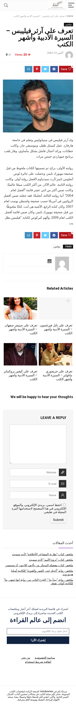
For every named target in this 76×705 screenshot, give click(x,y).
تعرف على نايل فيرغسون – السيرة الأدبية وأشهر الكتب (56, 329)
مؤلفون (68, 24)
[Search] (6, 5)
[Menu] (71, 5)
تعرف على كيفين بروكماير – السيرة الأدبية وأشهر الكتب (20, 375)
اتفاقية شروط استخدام (38, 662)
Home (70, 16)
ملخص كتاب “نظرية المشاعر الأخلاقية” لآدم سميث (42, 554)
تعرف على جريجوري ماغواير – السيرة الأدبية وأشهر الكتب (57, 375)
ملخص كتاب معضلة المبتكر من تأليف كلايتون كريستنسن (39, 565)
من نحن (25, 658)
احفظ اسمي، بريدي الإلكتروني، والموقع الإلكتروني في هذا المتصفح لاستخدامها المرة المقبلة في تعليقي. (39, 508)
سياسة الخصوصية (45, 658)
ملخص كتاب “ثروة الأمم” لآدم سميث (51, 560)
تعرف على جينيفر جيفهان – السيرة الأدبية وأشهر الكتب (21, 329)
